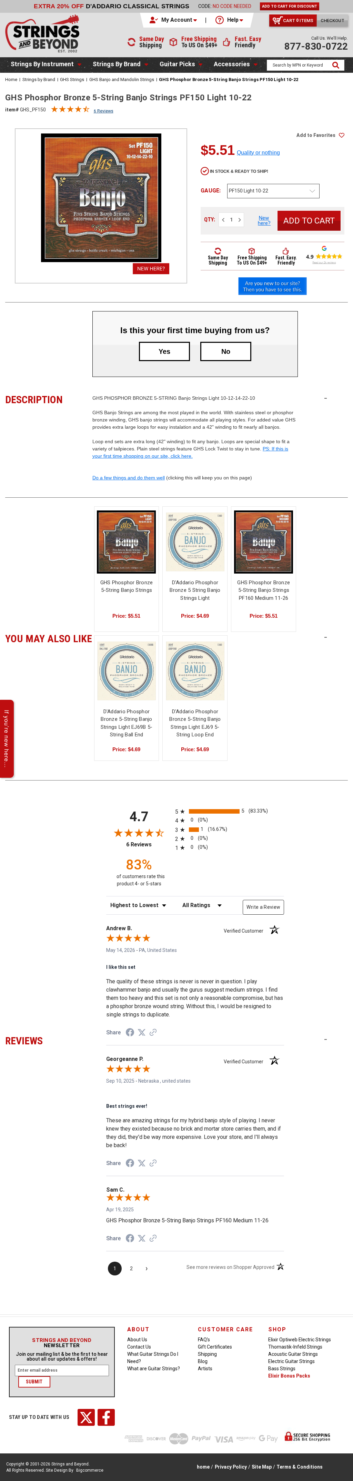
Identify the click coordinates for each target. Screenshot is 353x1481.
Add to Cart (263, 547)
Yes (164, 351)
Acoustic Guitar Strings (293, 1354)
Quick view (126, 542)
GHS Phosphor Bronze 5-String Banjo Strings (126, 586)
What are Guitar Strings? (153, 1368)
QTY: (209, 219)
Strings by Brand (117, 64)
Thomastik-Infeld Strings (295, 1347)
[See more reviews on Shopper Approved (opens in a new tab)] (153, 1033)
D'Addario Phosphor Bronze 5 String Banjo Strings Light (195, 590)
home (203, 1467)
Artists (205, 1368)
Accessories (232, 64)
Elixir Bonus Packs (289, 1376)
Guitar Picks (177, 64)
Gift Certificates (215, 1347)
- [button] (325, 398)
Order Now (274, 6)
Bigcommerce (89, 1470)
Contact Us (139, 1347)
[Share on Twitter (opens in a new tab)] (142, 1032)
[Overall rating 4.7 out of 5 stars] (70, 110)
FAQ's (204, 1339)
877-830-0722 (316, 46)
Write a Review (263, 907)
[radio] (229, 811)
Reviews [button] (48, 1040)
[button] (173, 20)
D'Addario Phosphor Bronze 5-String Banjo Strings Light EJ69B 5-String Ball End (127, 723)
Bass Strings (281, 1368)
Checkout (332, 20)
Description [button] (48, 399)
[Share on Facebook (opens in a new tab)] (130, 1033)
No (225, 351)
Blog (203, 1361)
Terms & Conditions (299, 1467)
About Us (137, 1339)
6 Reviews (103, 111)
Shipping (207, 1354)
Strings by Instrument (42, 64)
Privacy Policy (231, 1467)
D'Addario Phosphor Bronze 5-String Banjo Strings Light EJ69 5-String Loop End (195, 723)
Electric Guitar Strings (291, 1361)
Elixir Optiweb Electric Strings (299, 1339)
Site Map (262, 1467)
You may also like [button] (48, 638)
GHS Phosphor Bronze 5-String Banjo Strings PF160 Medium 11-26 (263, 590)
